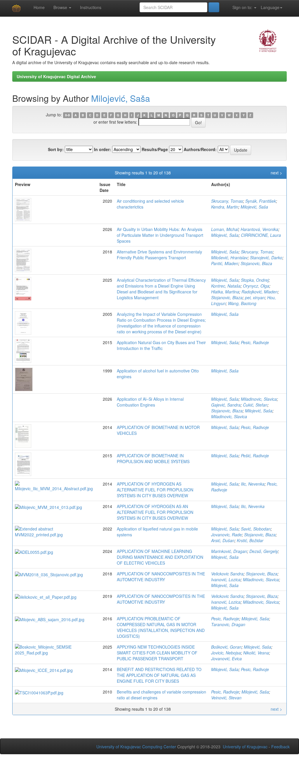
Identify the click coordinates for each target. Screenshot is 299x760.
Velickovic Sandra (227, 574)
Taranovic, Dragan (228, 624)
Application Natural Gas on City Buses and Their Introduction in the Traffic (161, 345)
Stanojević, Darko (266, 257)
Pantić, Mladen (224, 263)
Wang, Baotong (242, 303)
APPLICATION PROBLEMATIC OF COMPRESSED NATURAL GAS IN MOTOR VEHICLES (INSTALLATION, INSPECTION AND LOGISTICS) (161, 627)
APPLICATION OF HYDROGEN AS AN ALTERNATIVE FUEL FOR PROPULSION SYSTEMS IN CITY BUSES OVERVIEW (155, 512)
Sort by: (56, 149)
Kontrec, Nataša (226, 286)
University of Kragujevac (245, 747)
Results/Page (155, 149)
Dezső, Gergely (263, 551)
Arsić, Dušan (222, 540)
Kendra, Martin (224, 207)
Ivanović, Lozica (226, 579)
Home (38, 7)
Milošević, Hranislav (229, 257)
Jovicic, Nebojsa (226, 653)
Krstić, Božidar (250, 540)
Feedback (280, 747)
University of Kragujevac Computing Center (136, 747)
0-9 (67, 115)
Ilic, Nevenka (253, 484)
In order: (102, 149)
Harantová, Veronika (259, 229)
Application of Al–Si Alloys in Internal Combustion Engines (150, 402)
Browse (60, 7)
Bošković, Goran (226, 647)
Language (270, 7)
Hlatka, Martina (225, 292)
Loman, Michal (224, 229)
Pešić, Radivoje (255, 455)
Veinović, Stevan (226, 698)
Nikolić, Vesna (256, 653)
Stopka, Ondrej (255, 280)
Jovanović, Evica (226, 658)
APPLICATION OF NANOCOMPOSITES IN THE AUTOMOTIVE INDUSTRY (161, 576)
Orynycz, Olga (256, 286)
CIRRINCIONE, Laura (261, 235)
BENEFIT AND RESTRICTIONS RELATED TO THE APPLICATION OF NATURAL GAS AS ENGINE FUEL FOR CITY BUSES (159, 675)
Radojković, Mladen (259, 292)
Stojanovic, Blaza (256, 263)
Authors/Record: (200, 149)
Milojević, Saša (120, 98)
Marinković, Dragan (229, 551)
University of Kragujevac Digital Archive (56, 76)
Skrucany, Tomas (227, 201)
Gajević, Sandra (226, 405)
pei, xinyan (255, 297)
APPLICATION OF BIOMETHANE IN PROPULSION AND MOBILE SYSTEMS (153, 458)
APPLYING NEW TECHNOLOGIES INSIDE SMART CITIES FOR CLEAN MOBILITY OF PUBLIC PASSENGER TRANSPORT (157, 652)
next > (276, 173)
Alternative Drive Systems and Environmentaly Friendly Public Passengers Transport (159, 254)
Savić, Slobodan (256, 529)
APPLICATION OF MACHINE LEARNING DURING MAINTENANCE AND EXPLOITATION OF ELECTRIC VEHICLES (160, 557)
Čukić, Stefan (255, 405)
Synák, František (260, 201)
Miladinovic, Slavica (259, 399)
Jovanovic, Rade (226, 534)
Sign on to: (242, 7)
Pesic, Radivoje (255, 342)
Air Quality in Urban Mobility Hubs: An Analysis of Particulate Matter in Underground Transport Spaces (160, 235)
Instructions (90, 7)
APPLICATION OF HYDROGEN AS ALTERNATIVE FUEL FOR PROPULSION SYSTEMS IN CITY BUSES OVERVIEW (155, 489)
